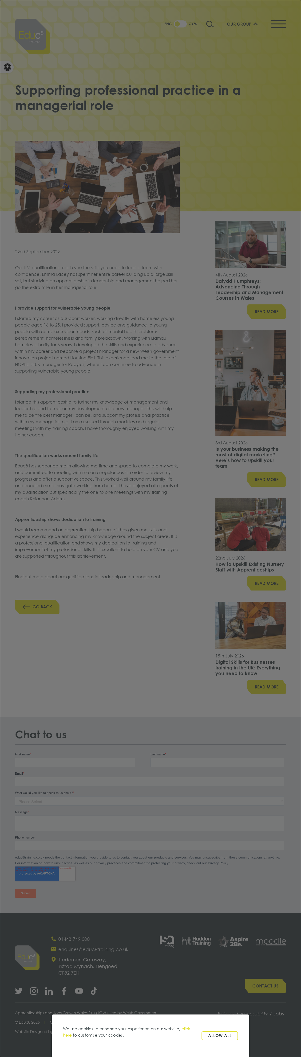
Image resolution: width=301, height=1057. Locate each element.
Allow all (219, 1035)
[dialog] (150, 528)
